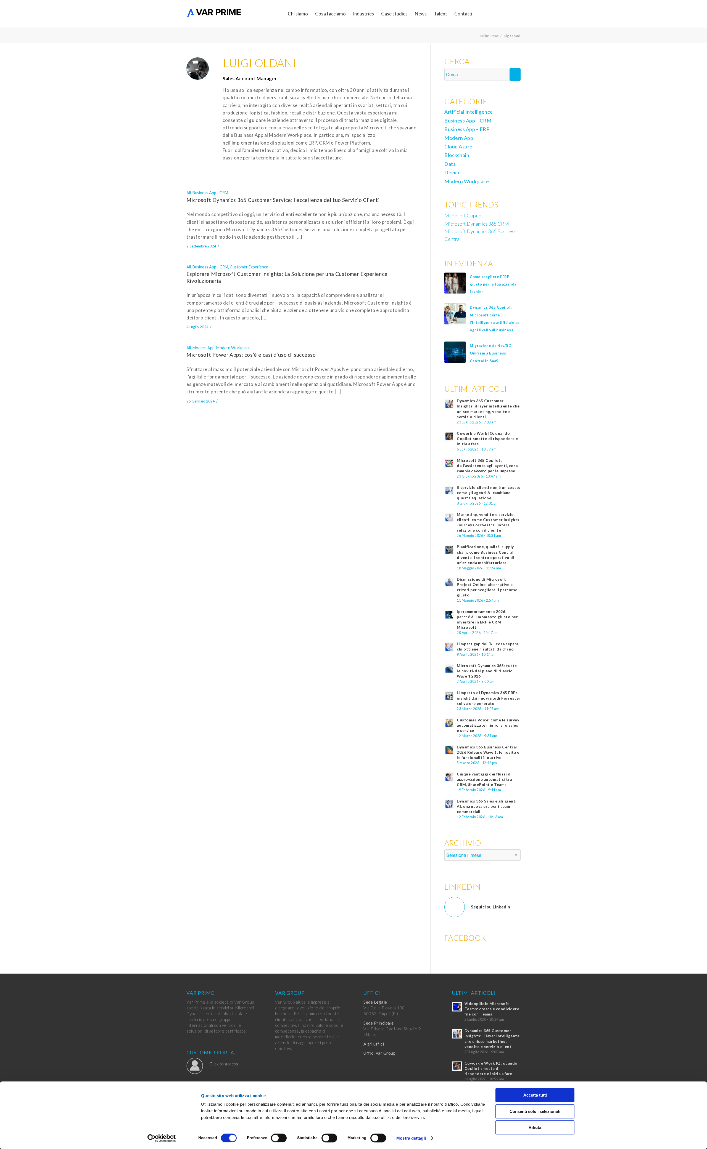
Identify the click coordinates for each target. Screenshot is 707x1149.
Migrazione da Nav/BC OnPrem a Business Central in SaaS (490, 353)
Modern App (203, 347)
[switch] (279, 1138)
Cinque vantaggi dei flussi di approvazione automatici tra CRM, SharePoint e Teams (484, 779)
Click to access (223, 1063)
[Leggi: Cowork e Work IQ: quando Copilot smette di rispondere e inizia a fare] (449, 436)
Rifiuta (535, 1127)
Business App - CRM (210, 192)
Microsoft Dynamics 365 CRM (476, 224)
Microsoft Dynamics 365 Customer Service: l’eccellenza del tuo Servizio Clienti (282, 200)
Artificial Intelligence (468, 112)
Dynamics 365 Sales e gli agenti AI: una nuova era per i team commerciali (487, 806)
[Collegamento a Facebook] (491, 13)
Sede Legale (375, 1001)
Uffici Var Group (379, 1053)
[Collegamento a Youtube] (516, 13)
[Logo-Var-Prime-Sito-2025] (214, 14)
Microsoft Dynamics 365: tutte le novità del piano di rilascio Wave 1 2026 (487, 670)
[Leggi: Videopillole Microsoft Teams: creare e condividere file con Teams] (457, 1007)
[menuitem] (298, 14)
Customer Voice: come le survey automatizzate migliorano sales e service (488, 725)
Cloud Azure (458, 146)
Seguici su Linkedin (490, 906)
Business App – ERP (466, 129)
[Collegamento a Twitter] (500, 13)
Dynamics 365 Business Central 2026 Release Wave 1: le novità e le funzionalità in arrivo (488, 752)
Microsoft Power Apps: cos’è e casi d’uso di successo (251, 354)
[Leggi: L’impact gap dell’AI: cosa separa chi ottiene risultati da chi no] (449, 647)
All (188, 192)
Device (452, 172)
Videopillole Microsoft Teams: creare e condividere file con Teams (492, 1008)
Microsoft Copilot (463, 215)
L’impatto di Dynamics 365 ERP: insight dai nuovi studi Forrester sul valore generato (489, 698)
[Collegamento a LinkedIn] (508, 13)
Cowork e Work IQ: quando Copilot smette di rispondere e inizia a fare (487, 438)
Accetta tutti (535, 1095)
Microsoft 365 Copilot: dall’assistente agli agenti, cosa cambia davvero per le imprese (487, 465)
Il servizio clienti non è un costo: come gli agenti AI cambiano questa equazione (488, 492)
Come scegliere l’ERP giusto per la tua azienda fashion (493, 284)
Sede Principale (378, 1022)
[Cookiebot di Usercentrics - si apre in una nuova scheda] (162, 1138)
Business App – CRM (467, 121)
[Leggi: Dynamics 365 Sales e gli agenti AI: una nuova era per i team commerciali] (449, 804)
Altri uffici (373, 1043)
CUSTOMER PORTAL (211, 1052)
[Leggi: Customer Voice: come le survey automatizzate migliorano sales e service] (449, 723)
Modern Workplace (233, 347)
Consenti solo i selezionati (535, 1111)
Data (450, 164)
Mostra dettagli (411, 1138)
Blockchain (456, 155)
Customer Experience (249, 267)
